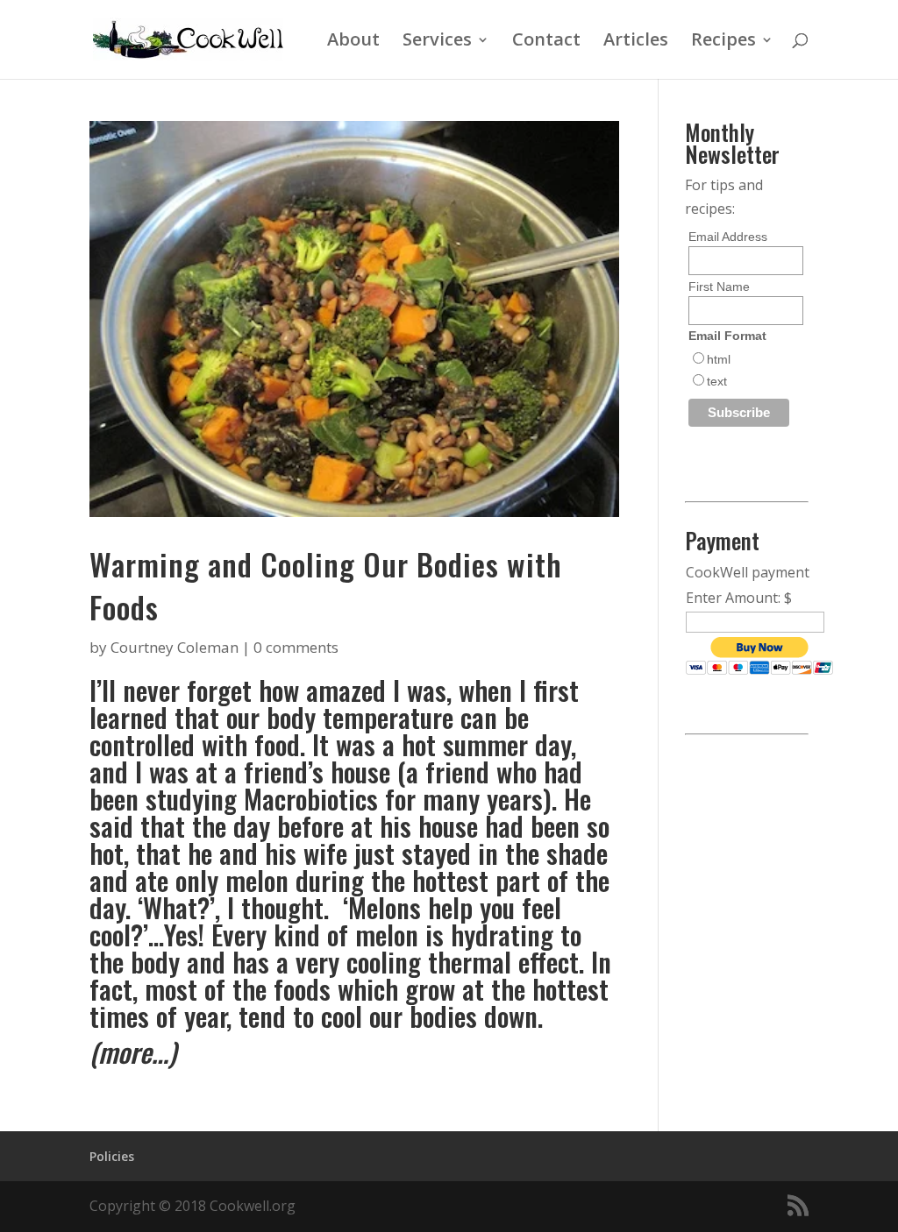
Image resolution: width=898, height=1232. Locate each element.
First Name (719, 287)
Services (437, 42)
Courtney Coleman (174, 647)
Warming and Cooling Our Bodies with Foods (325, 585)
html (719, 359)
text (717, 381)
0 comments (296, 647)
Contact (546, 42)
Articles (635, 42)
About (353, 42)
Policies (111, 1156)
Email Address (727, 237)
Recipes (723, 42)
